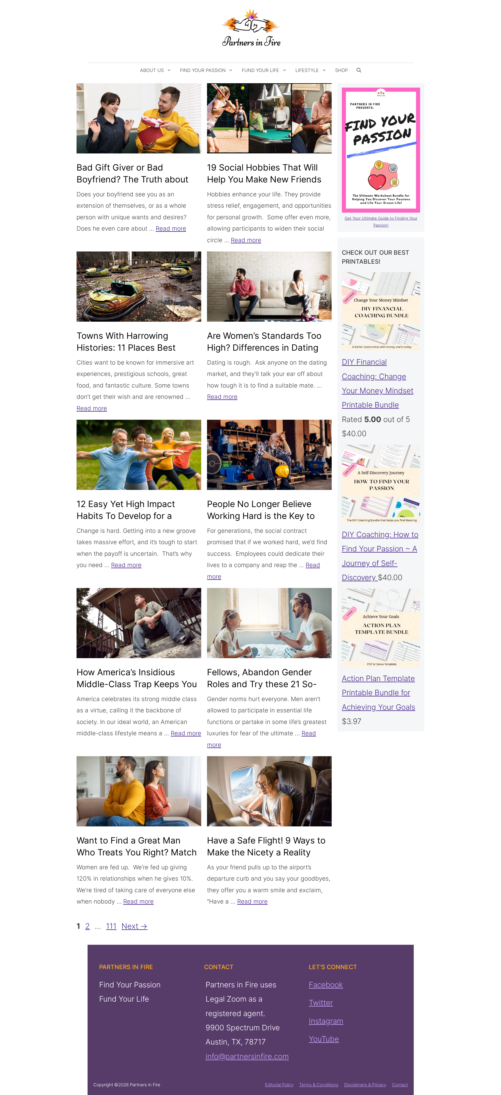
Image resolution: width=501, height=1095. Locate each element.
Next (134, 926)
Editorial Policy (279, 1084)
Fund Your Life (260, 70)
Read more (171, 228)
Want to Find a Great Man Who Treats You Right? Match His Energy (137, 852)
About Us (152, 70)
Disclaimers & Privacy (365, 1084)
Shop (341, 70)
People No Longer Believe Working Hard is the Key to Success (261, 516)
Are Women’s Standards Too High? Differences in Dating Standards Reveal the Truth (264, 347)
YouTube (324, 1038)
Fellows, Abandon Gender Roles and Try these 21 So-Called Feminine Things (262, 684)
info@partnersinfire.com (246, 1056)
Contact (400, 1084)
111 (112, 926)
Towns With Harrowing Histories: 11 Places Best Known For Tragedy (126, 347)
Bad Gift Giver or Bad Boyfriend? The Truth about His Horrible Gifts (132, 179)
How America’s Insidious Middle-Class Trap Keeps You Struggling (137, 684)
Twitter (321, 1002)
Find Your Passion (203, 70)
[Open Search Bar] (359, 70)
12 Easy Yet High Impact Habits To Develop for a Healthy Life (126, 516)
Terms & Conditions (318, 1084)
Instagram (326, 1020)
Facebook (326, 984)
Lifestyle (307, 70)
